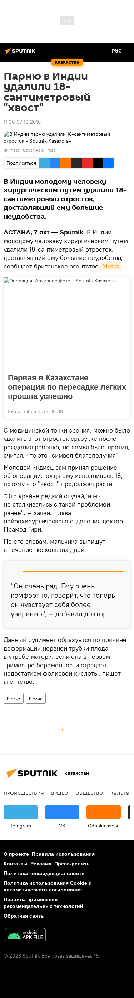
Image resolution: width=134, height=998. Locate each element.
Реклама (40, 863)
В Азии (36, 698)
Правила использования (63, 854)
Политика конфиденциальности (44, 873)
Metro (110, 266)
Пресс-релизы (72, 863)
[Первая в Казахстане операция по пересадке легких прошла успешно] (67, 323)
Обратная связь (24, 916)
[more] (122, 411)
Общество (89, 793)
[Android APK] (25, 936)
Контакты (16, 863)
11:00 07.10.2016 (22, 122)
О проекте (16, 854)
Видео (59, 793)
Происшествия (24, 793)
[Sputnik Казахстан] (21, 53)
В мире (13, 698)
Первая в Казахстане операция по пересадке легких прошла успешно (67, 387)
